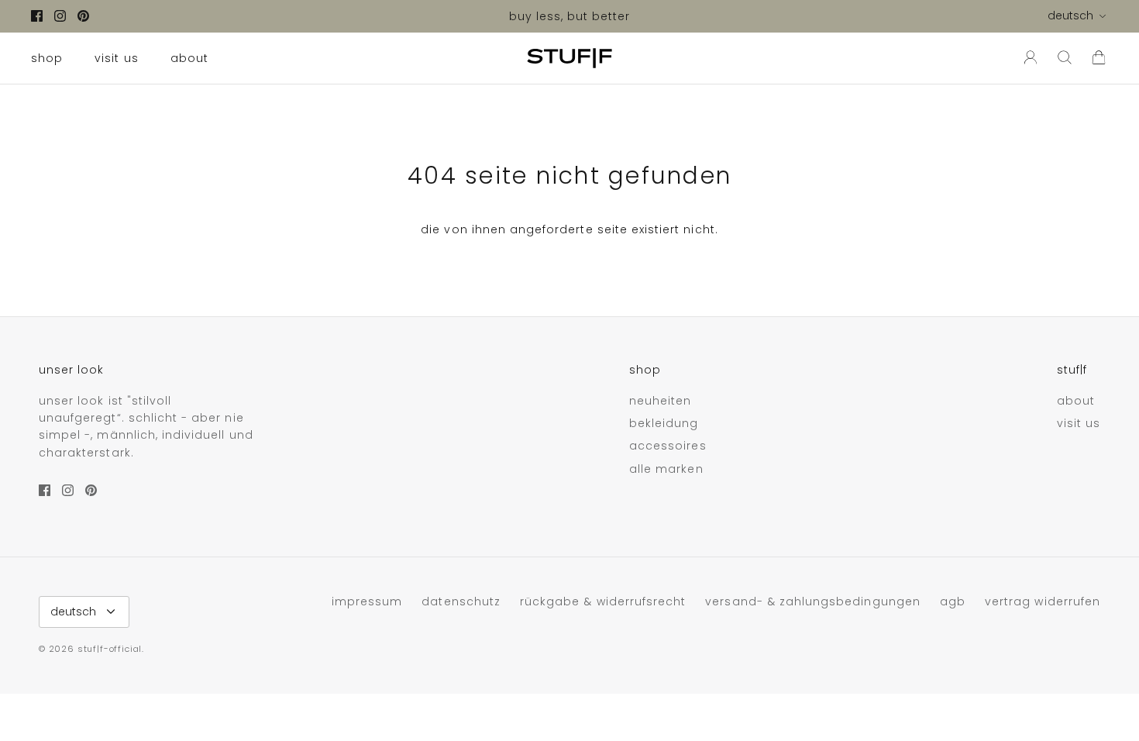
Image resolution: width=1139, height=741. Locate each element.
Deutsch (1070, 15)
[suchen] (1064, 58)
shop (47, 58)
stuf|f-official (109, 649)
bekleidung (664, 423)
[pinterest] (83, 16)
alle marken (666, 469)
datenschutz (461, 601)
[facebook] (37, 16)
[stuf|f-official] (569, 58)
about (189, 58)
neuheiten (660, 400)
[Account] (1027, 58)
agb (952, 601)
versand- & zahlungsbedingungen (812, 601)
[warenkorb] (1098, 58)
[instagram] (60, 16)
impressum (367, 601)
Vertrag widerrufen (1042, 601)
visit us (116, 58)
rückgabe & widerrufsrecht (603, 601)
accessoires (668, 445)
